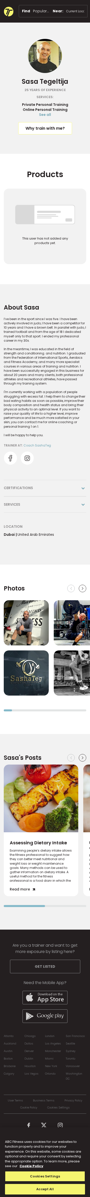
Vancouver (73, 1066)
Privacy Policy (73, 1100)
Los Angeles (53, 1043)
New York (51, 1066)
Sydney (71, 1051)
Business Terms (43, 1100)
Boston (8, 1059)
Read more (20, 889)
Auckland (10, 1043)
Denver (29, 1051)
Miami (49, 1059)
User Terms (15, 1100)
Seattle (70, 1043)
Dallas (28, 1043)
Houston (30, 1066)
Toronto (70, 1059)
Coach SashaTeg (37, 445)
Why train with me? (45, 128)
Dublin (28, 1059)
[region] (45, 1162)
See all (45, 114)
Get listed (45, 966)
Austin (8, 1051)
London (49, 1036)
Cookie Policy (28, 1107)
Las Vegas (31, 1074)
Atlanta (9, 1036)
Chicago (30, 1036)
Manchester (53, 1051)
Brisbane (10, 1066)
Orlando (50, 1074)
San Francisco (75, 1036)
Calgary (9, 1074)
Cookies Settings (58, 1107)
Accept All (45, 1189)
